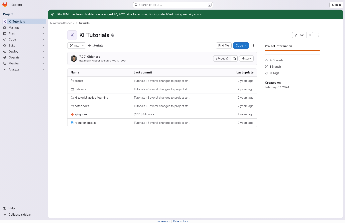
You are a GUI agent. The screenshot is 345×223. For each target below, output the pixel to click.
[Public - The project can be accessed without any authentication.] (112, 35)
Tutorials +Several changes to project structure (162, 80)
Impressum (164, 221)
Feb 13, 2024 (119, 60)
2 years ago (246, 80)
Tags (274, 73)
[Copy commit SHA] (234, 58)
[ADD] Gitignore (89, 56)
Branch (275, 66)
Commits (277, 60)
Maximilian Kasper (89, 60)
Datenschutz (180, 221)
